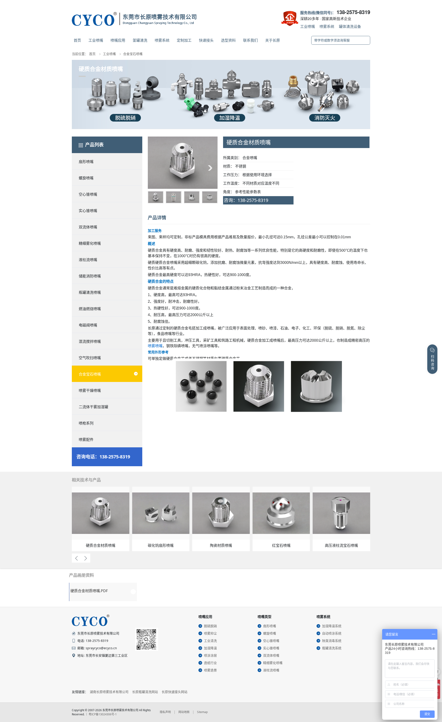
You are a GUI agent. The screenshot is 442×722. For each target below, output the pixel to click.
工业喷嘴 (307, 26)
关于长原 (272, 40)
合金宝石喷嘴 (132, 54)
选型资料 (228, 40)
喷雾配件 (86, 439)
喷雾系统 (327, 26)
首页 (77, 40)
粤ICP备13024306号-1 (103, 714)
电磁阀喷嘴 (88, 325)
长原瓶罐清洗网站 (145, 692)
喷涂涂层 (210, 655)
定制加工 (184, 40)
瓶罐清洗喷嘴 (90, 292)
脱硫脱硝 (210, 626)
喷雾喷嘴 (155, 346)
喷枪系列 (86, 423)
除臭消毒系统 (331, 640)
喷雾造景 (210, 670)
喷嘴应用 (117, 40)
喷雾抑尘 (210, 633)
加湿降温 (210, 648)
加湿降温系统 (331, 626)
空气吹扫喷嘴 (90, 357)
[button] (155, 168)
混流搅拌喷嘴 (90, 341)
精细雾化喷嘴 (90, 243)
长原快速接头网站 (174, 692)
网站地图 (183, 712)
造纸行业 (210, 663)
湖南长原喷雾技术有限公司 (109, 692)
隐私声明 (165, 712)
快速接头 (206, 40)
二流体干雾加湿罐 (93, 406)
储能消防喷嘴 (90, 276)
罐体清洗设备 (350, 26)
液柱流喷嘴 (88, 259)
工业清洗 (210, 640)
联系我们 (250, 40)
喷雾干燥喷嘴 (90, 390)
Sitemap (202, 712)
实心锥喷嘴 (88, 210)
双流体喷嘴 (88, 227)
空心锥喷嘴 (88, 194)
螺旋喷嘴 (86, 177)
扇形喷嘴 (86, 161)
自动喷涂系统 (331, 633)
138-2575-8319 (353, 12)
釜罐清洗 (140, 40)
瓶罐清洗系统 (331, 648)
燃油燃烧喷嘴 (90, 308)
